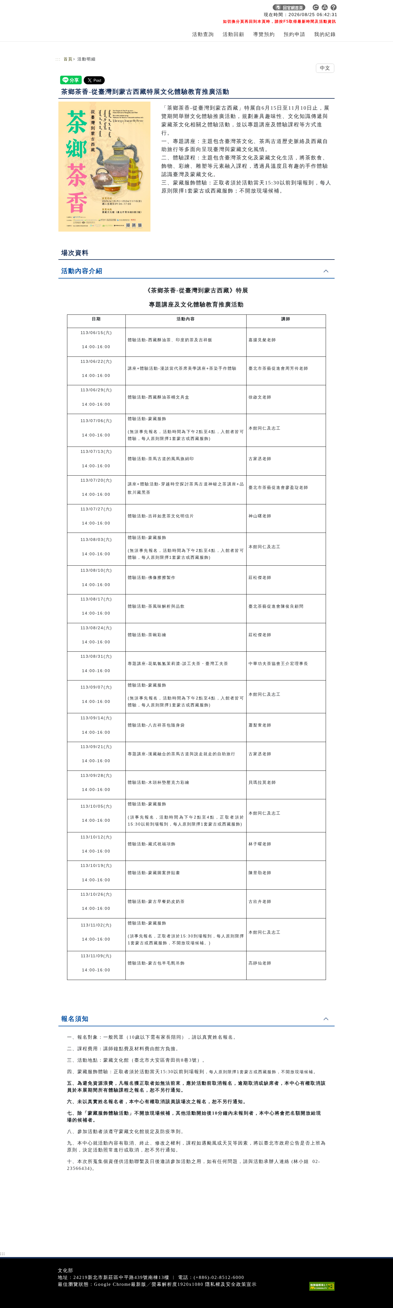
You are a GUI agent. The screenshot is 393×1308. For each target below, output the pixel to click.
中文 (325, 68)
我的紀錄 (325, 34)
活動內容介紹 (82, 270)
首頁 (68, 59)
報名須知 (75, 1018)
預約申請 (295, 34)
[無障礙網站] (323, 1290)
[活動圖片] (104, 167)
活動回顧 (234, 34)
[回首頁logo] (96, 8)
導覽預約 (264, 34)
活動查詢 (203, 34)
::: (58, 59)
